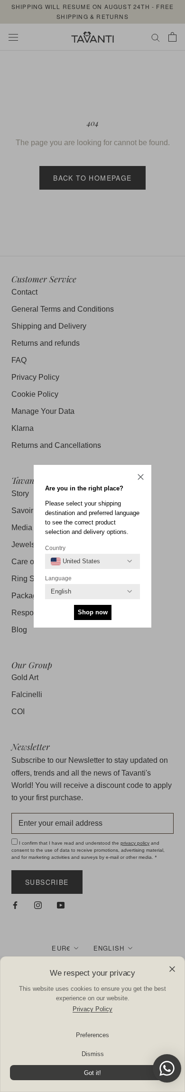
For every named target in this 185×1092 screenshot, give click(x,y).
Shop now (93, 612)
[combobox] (75, 561)
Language (58, 578)
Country (55, 548)
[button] (140, 478)
